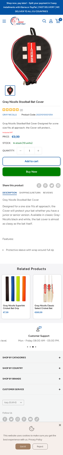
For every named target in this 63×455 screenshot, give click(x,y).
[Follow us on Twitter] (11, 419)
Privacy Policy (35, 439)
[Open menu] (4, 21)
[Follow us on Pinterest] (24, 419)
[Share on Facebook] (39, 185)
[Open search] (44, 21)
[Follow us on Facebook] (5, 419)
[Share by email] (58, 185)
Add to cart (31, 161)
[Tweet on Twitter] (51, 185)
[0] (58, 21)
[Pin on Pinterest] (45, 185)
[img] (11, 110)
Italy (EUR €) (10, 402)
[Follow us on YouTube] (30, 419)
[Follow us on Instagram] (17, 419)
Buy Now (31, 171)
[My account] (51, 21)
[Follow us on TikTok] (36, 419)
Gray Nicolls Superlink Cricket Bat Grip (14, 307)
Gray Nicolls (10, 115)
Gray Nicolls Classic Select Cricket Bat (44, 307)
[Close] (60, 425)
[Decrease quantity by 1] (20, 150)
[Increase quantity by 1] (38, 150)
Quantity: (9, 150)
